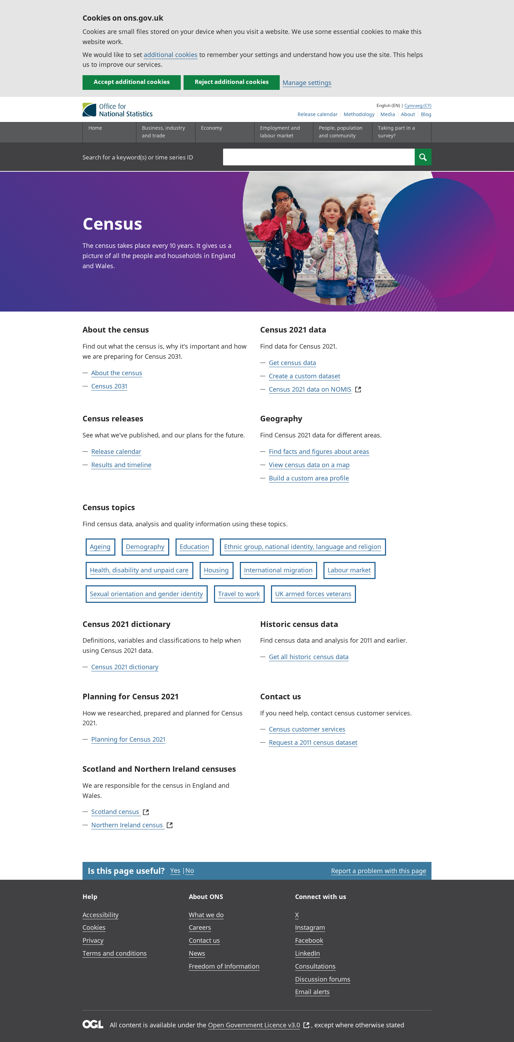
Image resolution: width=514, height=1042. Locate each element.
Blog (426, 114)
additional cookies (171, 54)
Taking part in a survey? (396, 131)
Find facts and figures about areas (319, 451)
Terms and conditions (115, 953)
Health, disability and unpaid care (139, 570)
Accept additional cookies (132, 82)
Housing (216, 570)
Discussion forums (322, 979)
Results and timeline (121, 465)
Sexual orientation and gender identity (146, 594)
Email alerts (312, 991)
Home (95, 127)
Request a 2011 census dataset (313, 742)
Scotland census (116, 811)
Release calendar (318, 114)
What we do (206, 915)
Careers (200, 927)
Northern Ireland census (128, 825)
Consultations (315, 966)
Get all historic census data (309, 656)
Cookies (94, 927)
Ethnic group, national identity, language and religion (302, 546)
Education (194, 546)
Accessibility (101, 915)
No (189, 870)
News (197, 953)
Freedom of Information (224, 966)
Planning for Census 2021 (128, 739)
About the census (116, 373)
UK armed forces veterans (313, 594)
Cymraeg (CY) (418, 105)
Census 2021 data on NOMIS (310, 389)
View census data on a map (309, 465)
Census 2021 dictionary (124, 667)
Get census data (292, 362)
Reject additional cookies (232, 82)
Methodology (359, 114)
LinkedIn (307, 953)
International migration (278, 570)
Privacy (93, 940)
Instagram (310, 927)
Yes (175, 870)
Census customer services (307, 729)
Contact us (204, 940)
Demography (145, 546)
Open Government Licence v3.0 (254, 1025)
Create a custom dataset (304, 376)
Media (387, 114)
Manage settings (307, 82)
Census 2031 (109, 386)
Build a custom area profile (309, 478)
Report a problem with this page (378, 870)
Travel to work (239, 594)
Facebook (309, 940)
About (408, 114)
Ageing (100, 546)
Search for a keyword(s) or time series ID (138, 157)
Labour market (349, 570)
